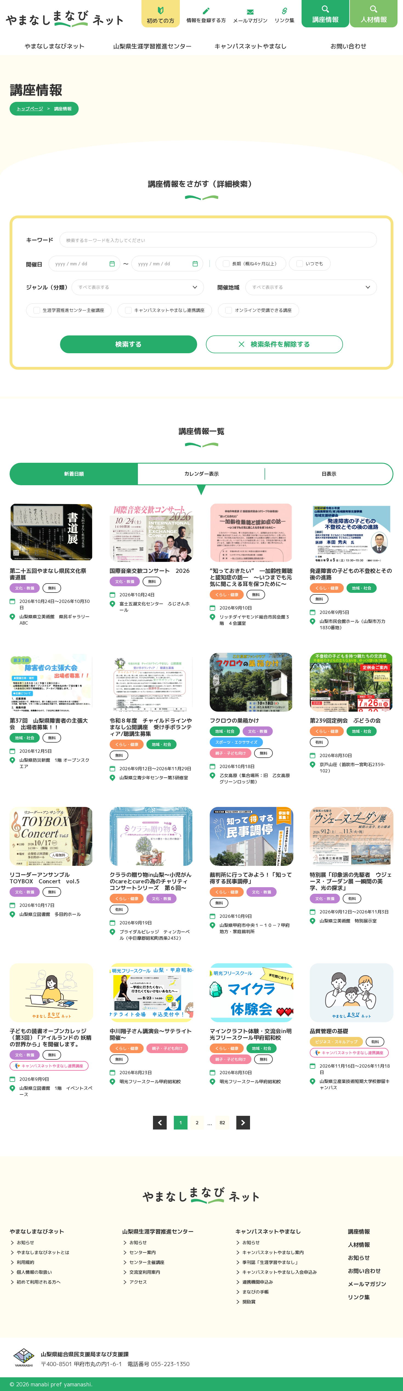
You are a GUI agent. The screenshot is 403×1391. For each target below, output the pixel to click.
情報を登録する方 (206, 20)
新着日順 (74, 473)
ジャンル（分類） (48, 287)
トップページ (30, 109)
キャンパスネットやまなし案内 (273, 1252)
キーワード (39, 240)
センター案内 (142, 1252)
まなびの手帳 (255, 1292)
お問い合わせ (348, 46)
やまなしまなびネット (54, 46)
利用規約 (25, 1262)
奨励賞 (249, 1302)
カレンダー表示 (201, 473)
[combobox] (84, 263)
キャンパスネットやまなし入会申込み (279, 1272)
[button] (112, 263)
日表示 (329, 473)
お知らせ (25, 1243)
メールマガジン (250, 20)
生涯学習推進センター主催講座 (73, 310)
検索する (128, 344)
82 (222, 1123)
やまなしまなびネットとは (43, 1252)
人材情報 (359, 1244)
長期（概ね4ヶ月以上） (255, 264)
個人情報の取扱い (34, 1272)
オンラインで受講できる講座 (263, 310)
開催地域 (228, 287)
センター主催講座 (146, 1262)
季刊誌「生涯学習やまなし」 (270, 1262)
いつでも (314, 264)
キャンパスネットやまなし (250, 46)
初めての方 (160, 20)
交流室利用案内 (144, 1272)
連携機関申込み (257, 1282)
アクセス (138, 1282)
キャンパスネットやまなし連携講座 (169, 310)
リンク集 (284, 20)
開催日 (34, 264)
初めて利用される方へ (39, 1282)
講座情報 (359, 1231)
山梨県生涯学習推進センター (152, 46)
